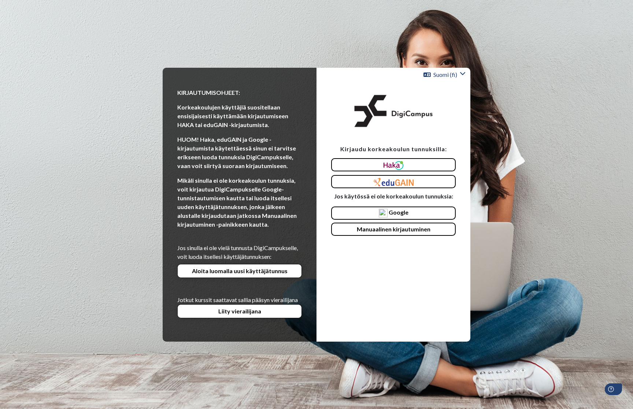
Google (398, 212)
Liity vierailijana (239, 311)
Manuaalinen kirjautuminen (393, 229)
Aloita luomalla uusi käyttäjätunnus (240, 270)
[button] (444, 75)
